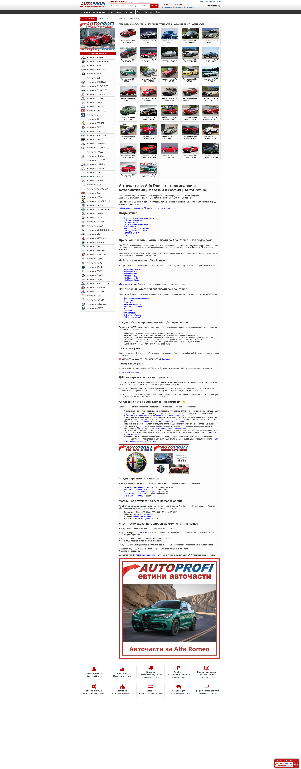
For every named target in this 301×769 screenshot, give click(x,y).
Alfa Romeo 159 (130, 276)
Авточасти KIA (93, 193)
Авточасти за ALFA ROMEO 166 (169, 61)
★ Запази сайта (106, 18)
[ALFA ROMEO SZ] (128, 173)
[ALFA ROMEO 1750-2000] (190, 58)
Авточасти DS (93, 119)
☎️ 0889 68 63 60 (167, 7)
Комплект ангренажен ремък (136, 298)
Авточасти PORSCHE (96, 255)
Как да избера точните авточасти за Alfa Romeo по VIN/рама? (147, 529)
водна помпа (180, 428)
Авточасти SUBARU (96, 288)
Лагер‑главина (130, 313)
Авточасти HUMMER (96, 160)
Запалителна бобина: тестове (137, 490)
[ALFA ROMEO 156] (210, 39)
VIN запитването (142, 533)
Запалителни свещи (132, 304)
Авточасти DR (93, 115)
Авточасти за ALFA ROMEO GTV (169, 137)
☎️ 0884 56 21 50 (178, 7)
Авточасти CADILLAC (96, 82)
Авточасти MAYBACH (96, 222)
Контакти (166, 359)
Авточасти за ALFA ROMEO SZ (128, 176)
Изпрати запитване (88, 19)
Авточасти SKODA (95, 275)
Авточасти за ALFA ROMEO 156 (211, 42)
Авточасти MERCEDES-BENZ (100, 230)
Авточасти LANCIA (95, 205)
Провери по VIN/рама (142, 208)
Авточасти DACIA (95, 103)
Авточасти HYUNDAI (96, 164)
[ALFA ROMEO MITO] (128, 154)
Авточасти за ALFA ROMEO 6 (211, 80)
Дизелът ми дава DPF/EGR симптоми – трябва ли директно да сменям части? (155, 549)
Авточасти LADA (94, 197)
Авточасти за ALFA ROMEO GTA (149, 137)
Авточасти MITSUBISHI (97, 238)
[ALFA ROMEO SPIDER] (190, 154)
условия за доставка (142, 516)
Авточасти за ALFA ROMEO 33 (169, 80)
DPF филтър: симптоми (134, 496)
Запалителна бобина (133, 307)
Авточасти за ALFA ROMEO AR (128, 118)
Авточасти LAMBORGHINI (98, 201)
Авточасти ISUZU (94, 172)
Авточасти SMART (95, 279)
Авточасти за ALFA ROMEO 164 (149, 61)
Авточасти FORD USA (97, 135)
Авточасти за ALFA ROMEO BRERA (169, 118)
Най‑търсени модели (133, 220)
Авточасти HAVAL (95, 152)
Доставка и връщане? (130, 551)
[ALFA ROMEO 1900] (210, 58)
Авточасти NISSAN (95, 242)
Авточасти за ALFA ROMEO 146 (149, 42)
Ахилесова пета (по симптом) (136, 229)
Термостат (128, 302)
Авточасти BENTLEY (96, 70)
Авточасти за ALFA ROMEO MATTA (211, 137)
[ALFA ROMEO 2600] (148, 77)
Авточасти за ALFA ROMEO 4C (190, 80)
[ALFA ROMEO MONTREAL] (148, 154)
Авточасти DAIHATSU (96, 111)
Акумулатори (99, 12)
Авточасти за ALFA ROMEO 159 (128, 61)
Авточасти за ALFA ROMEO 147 (169, 42)
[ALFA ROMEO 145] (128, 39)
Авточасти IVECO (95, 177)
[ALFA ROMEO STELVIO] (210, 154)
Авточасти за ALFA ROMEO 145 (128, 42)
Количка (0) (215, 6)
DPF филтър (150, 441)
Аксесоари (129, 12)
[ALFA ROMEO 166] (169, 58)
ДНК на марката (131, 227)
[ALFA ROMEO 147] (169, 39)
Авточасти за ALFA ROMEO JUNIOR (190, 137)
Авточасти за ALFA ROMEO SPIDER (190, 157)
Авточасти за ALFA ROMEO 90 (169, 99)
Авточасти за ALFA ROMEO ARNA (149, 118)
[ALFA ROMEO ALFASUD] (190, 96)
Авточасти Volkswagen (97, 304)
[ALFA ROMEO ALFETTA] (210, 96)
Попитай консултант (162, 208)
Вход (219, 1)
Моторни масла (114, 12)
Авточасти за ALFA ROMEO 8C (149, 99)
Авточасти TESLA (95, 296)
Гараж (202, 1)
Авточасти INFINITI (95, 168)
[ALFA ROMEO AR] (128, 116)
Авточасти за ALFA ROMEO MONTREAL (149, 157)
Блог (139, 12)
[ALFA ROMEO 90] (169, 96)
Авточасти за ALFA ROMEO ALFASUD (190, 99)
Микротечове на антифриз (135, 494)
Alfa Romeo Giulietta (132, 270)
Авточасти (85, 12)
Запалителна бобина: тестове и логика (147, 422)
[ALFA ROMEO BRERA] (169, 116)
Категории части (131, 222)
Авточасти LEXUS (95, 214)
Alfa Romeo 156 (130, 274)
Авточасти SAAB (94, 267)
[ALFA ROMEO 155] (190, 39)
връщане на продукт (150, 519)
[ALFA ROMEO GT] (128, 135)
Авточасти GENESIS (96, 144)
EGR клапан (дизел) (132, 317)
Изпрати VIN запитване (129, 372)
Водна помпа (129, 300)
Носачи (127, 309)
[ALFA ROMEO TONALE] (148, 173)
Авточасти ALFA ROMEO (98, 61)
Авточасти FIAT (94, 127)
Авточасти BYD (94, 78)
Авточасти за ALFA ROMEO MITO (128, 157)
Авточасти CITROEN (96, 94)
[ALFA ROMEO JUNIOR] (190, 135)
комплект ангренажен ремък (179, 415)
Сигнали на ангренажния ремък (137, 487)
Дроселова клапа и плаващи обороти (140, 492)
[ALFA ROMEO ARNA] (148, 116)
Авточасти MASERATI (96, 218)
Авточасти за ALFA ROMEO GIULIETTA (210, 118)
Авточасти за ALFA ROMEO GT (128, 137)
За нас (158, 12)
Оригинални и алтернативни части (139, 218)
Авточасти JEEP (94, 185)
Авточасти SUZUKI (95, 292)
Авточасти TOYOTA (95, 300)
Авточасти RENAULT (96, 259)
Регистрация (210, 1)
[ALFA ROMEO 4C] (190, 77)
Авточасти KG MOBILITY (98, 189)
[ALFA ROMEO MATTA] (210, 135)
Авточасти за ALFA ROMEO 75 (128, 99)
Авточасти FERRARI (96, 123)
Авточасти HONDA (95, 156)
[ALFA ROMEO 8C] (148, 96)
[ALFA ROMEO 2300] (128, 77)
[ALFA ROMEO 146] (148, 39)
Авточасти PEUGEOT (96, 251)
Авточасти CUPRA (95, 98)
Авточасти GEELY (95, 140)
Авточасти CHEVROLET (97, 86)
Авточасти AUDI (94, 66)
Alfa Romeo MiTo (131, 278)
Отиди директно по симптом (136, 231)
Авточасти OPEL (94, 246)
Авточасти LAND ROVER (98, 209)
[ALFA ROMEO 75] (128, 96)
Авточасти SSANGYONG (98, 283)
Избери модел (125, 208)
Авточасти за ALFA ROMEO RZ (169, 157)
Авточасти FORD (94, 131)
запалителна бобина (175, 422)
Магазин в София (131, 233)
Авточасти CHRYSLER (97, 90)
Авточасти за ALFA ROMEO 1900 (211, 61)
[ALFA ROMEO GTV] (169, 135)
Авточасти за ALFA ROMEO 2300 (128, 80)
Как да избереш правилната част (138, 224)
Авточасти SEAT (94, 271)
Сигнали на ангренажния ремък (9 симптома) (146, 415)
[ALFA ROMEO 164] (148, 58)
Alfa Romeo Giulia (131, 280)
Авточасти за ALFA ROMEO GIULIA (190, 118)
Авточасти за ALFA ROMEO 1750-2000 (190, 61)
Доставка (148, 12)
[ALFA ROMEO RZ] (169, 154)
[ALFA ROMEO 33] (169, 77)
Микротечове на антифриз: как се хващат (155, 428)
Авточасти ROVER (95, 263)
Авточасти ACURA (95, 57)
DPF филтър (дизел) (132, 315)
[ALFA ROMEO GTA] (148, 135)
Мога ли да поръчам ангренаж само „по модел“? (142, 541)
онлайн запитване (145, 514)
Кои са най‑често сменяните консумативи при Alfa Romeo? (146, 539)
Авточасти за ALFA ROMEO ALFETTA (211, 99)
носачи (141, 435)
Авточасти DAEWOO (96, 107)
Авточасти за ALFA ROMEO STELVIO (211, 157)
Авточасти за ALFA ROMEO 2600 (149, 80)
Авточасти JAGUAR (95, 181)
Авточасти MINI (94, 234)
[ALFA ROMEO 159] (128, 58)
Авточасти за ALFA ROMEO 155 (190, 42)
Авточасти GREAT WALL (98, 148)
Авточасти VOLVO (95, 308)
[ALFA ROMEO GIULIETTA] (210, 116)
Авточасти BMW (94, 74)
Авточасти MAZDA (95, 226)
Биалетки (128, 311)
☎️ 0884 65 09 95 (189, 7)
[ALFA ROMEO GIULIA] (190, 116)
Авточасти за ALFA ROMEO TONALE (149, 176)
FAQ (125, 235)
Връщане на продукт (152, 555)
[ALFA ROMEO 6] (210, 77)
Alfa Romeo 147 (130, 272)
